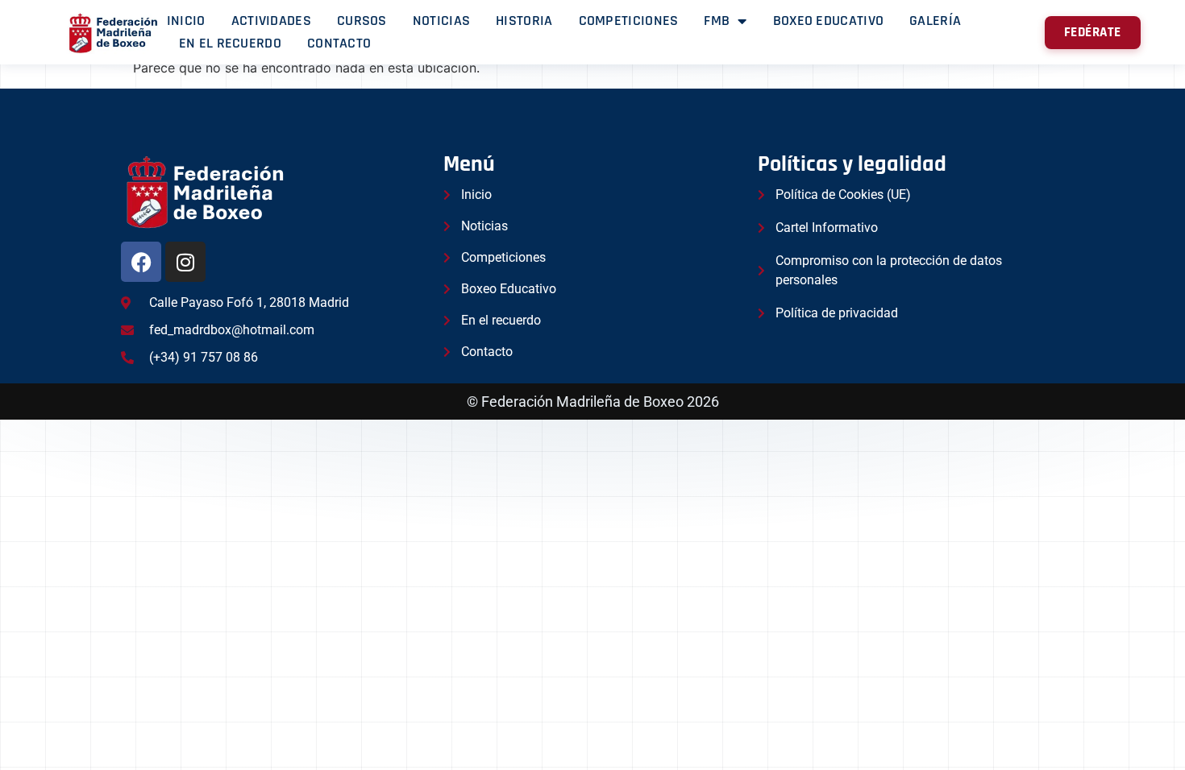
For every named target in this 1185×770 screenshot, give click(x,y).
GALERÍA (935, 20)
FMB (717, 20)
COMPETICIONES (629, 20)
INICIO (186, 20)
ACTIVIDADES (271, 20)
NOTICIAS (441, 20)
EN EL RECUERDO (230, 43)
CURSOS (362, 20)
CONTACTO (339, 43)
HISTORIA (524, 20)
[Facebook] (141, 262)
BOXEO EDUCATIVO (828, 20)
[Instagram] (185, 262)
